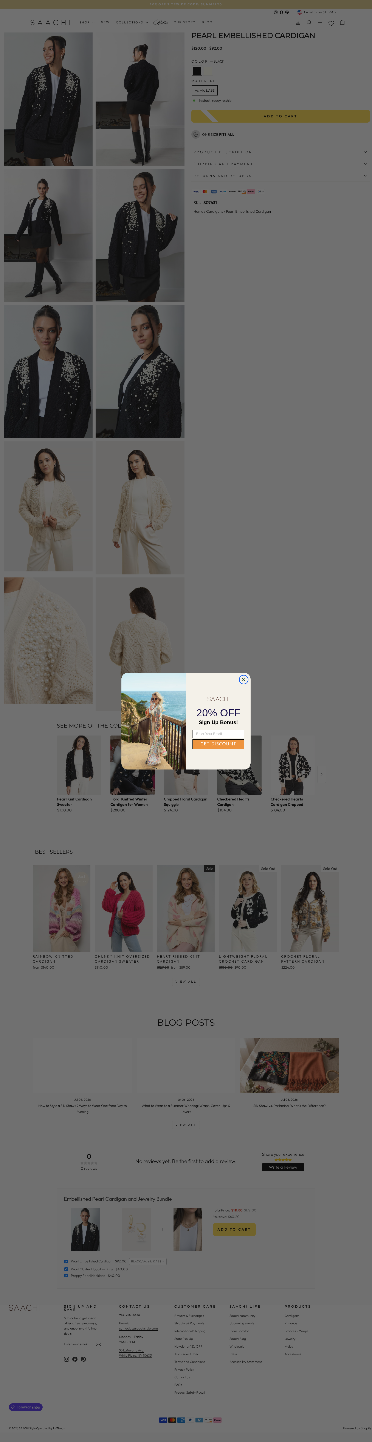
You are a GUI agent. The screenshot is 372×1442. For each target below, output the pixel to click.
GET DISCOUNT (218, 744)
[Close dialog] (243, 679)
